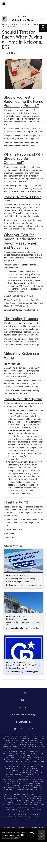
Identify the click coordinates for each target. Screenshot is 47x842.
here (32, 145)
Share (43, 29)
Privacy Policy (30, 814)
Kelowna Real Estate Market (32, 24)
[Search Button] (41, 18)
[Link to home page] (23, 4)
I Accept (41, 835)
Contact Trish (10, 537)
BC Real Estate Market (10, 24)
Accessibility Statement (16, 817)
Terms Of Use (14, 814)
